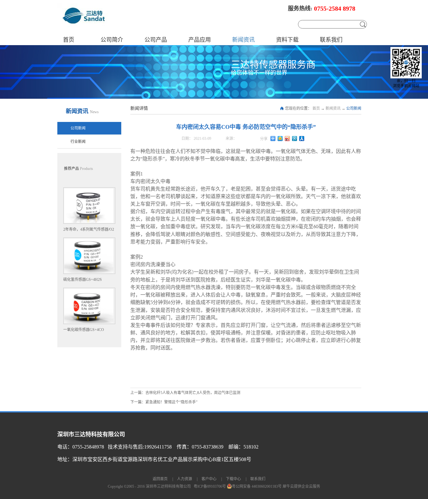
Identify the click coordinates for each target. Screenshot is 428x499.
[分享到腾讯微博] (294, 138)
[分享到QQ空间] (280, 138)
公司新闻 (353, 108)
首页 (68, 40)
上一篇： (185, 393)
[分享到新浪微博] (287, 138)
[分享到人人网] (302, 138)
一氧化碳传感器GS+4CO (83, 330)
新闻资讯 (333, 108)
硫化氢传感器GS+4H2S (82, 279)
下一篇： (163, 402)
